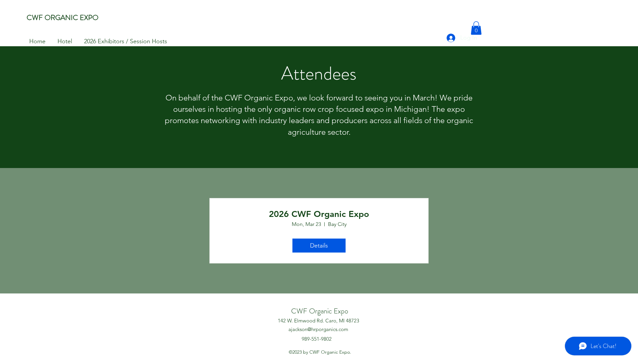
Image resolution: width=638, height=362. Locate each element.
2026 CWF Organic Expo (319, 214)
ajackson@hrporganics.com (318, 329)
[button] (476, 28)
